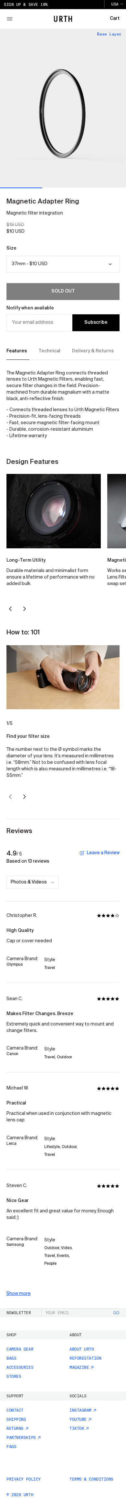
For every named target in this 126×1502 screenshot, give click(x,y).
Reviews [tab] (19, 831)
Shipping (16, 1419)
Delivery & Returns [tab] (93, 351)
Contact (15, 1410)
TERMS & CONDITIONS (91, 1479)
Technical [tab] (49, 351)
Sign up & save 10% (26, 5)
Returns (15, 1428)
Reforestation (85, 1358)
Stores (13, 1376)
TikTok (76, 1428)
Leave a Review (103, 853)
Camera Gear (19, 1349)
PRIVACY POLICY (23, 1479)
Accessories (19, 1367)
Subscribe (96, 322)
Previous (10, 609)
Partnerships (21, 1438)
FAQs (11, 1447)
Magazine (79, 1367)
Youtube (78, 1419)
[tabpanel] (63, 405)
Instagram (80, 1410)
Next (24, 608)
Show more (18, 1293)
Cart (115, 18)
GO (116, 1313)
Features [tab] (16, 351)
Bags (11, 1358)
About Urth (81, 1349)
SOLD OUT (63, 291)
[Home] (63, 19)
